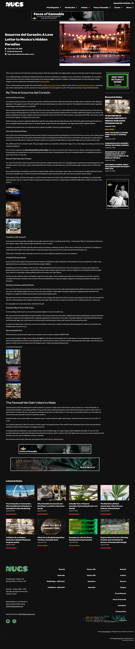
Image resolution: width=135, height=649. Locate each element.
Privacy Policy (121, 611)
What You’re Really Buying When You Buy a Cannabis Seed (116, 134)
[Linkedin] (8, 621)
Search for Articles (122, 3)
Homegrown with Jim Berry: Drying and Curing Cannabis (117, 144)
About (129, 7)
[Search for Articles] (133, 3)
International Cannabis (20, 54)
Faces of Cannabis (101, 7)
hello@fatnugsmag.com (26, 614)
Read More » (110, 129)
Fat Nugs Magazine (106, 631)
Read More (91, 581)
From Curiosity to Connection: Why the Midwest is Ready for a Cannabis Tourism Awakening (19, 506)
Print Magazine (53, 7)
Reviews (123, 581)
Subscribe (61, 575)
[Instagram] (14, 621)
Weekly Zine (70, 7)
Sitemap (3, 634)
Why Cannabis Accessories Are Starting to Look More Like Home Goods (51, 506)
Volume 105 (91, 575)
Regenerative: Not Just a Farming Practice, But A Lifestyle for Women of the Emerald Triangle (116, 155)
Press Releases (120, 593)
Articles (84, 7)
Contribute (122, 605)
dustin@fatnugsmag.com (14, 606)
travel (31, 54)
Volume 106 (91, 569)
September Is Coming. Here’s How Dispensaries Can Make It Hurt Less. (117, 166)
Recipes (123, 587)
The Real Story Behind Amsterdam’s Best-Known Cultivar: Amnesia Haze (112, 506)
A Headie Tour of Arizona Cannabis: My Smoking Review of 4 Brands (83, 506)
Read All (62, 569)
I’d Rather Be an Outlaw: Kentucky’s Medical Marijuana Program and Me (115, 119)
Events (117, 7)
